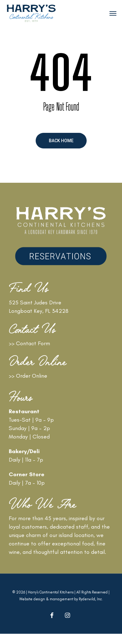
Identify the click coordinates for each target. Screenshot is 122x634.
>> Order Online (28, 375)
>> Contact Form (29, 343)
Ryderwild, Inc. (91, 599)
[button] (112, 13)
